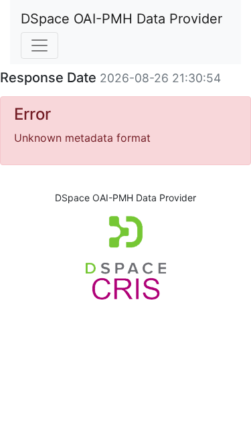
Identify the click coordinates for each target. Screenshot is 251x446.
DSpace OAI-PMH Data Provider (121, 19)
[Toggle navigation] (39, 45)
